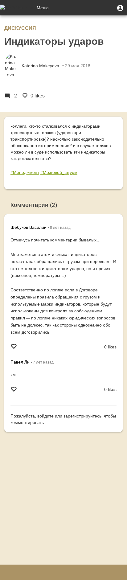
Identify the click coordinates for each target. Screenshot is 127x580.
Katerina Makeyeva (40, 65)
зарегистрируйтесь (82, 415)
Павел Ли (20, 362)
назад (60, 227)
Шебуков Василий (28, 227)
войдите (45, 415)
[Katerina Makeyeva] (11, 65)
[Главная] (17, 7)
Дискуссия (20, 28)
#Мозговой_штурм (58, 172)
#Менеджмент (24, 172)
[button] (120, 7)
